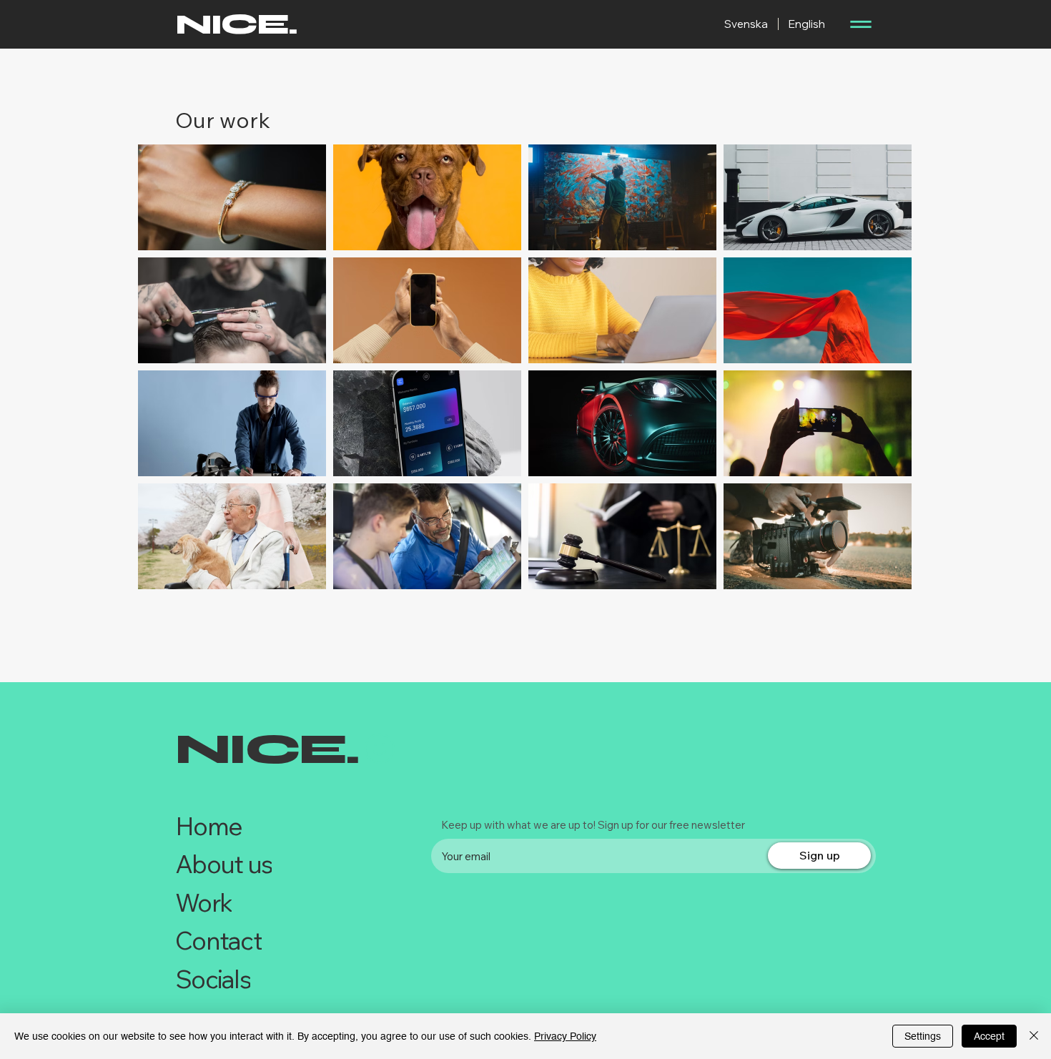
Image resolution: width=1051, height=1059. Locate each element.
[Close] (1033, 1036)
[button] (860, 24)
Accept (989, 1036)
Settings (922, 1036)
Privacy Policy (565, 1036)
